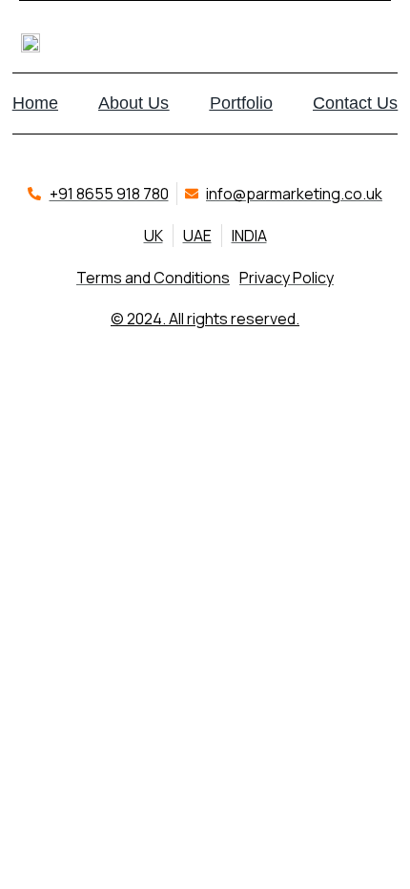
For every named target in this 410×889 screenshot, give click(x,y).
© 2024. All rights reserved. (205, 318)
